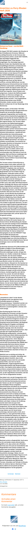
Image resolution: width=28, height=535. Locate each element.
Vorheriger (11, 474)
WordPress (22, 526)
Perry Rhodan (3, 482)
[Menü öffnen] (27, 2)
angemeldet (11, 505)
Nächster (17, 474)
